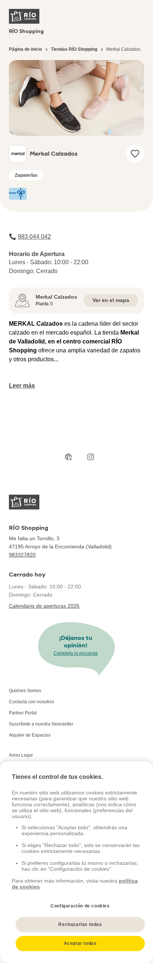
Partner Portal (23, 712)
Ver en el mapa (110, 300)
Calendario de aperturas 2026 (44, 606)
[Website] (68, 457)
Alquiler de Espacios (30, 735)
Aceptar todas (80, 943)
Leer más (22, 385)
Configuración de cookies (80, 906)
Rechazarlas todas (80, 924)
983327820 (22, 555)
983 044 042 (34, 236)
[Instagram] (90, 457)
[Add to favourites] (135, 154)
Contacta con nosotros (31, 701)
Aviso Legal (21, 755)
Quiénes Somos (25, 690)
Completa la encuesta (75, 653)
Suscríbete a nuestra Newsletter (41, 724)
